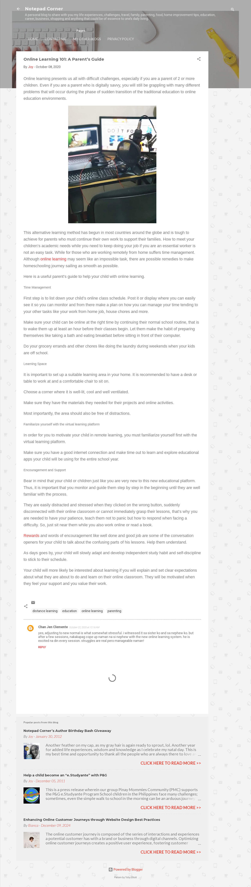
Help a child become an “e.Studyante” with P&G (65, 775)
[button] (199, 59)
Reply (42, 647)
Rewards (31, 535)
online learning (53, 259)
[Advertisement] (223, 106)
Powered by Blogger (128, 869)
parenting (114, 611)
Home (33, 39)
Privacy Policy (120, 39)
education (69, 611)
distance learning (45, 611)
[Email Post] (33, 603)
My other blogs (87, 39)
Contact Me (55, 39)
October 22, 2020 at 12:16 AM (84, 627)
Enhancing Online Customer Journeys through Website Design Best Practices (92, 820)
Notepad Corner (44, 8)
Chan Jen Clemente (53, 627)
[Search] (232, 10)
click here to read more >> (171, 763)
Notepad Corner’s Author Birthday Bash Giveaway (67, 731)
